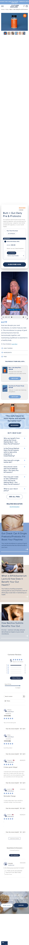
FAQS (5, 356)
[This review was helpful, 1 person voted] (20, 832)
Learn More (14, 344)
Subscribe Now (14, 264)
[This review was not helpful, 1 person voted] (23, 808)
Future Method (14, 6)
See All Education (14, 506)
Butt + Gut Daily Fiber (4, 372)
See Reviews (14, 425)
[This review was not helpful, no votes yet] (23, 729)
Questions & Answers (14, 848)
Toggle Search (24, 6)
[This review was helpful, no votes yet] (20, 729)
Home (2, 9)
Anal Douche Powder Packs (4, 390)
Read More (27, 549)
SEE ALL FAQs (14, 497)
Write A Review (16, 678)
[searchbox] (13, 696)
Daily (7, 9)
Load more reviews (14, 838)
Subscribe (21, 905)
